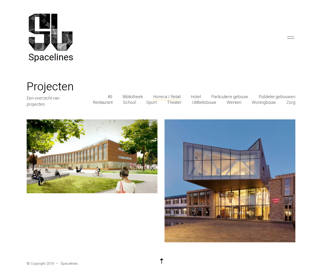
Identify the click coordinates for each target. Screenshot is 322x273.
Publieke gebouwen (277, 97)
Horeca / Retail (167, 97)
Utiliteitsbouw (204, 102)
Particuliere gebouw (229, 97)
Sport (151, 102)
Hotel (196, 97)
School (129, 102)
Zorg (290, 102)
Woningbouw (264, 102)
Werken (234, 102)
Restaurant (103, 102)
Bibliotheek (133, 97)
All (110, 97)
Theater (174, 102)
